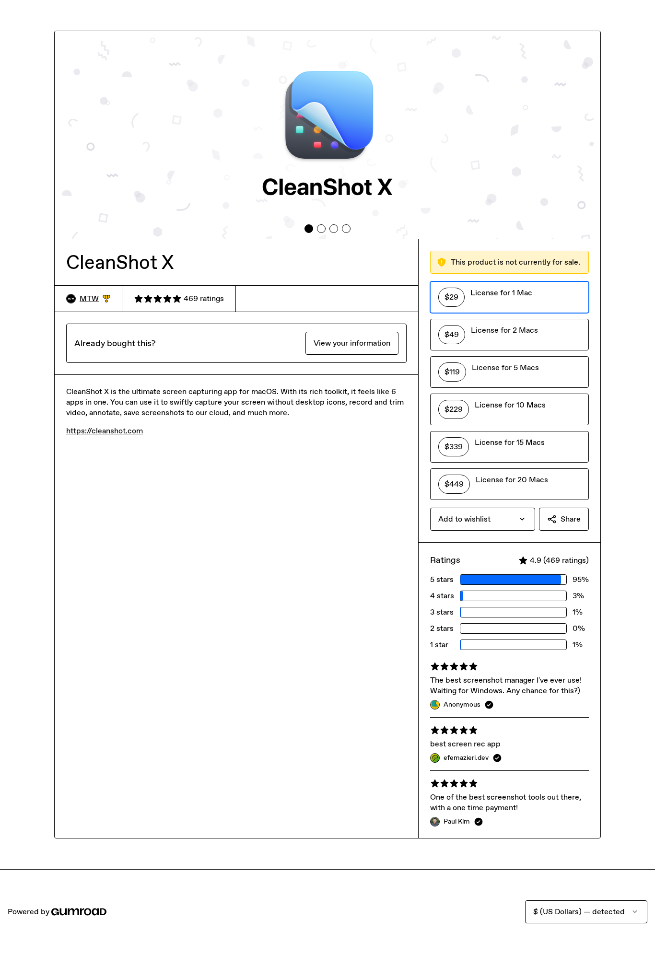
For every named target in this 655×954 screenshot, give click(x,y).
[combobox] (482, 519)
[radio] (509, 297)
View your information (352, 343)
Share (571, 519)
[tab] (308, 228)
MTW (95, 299)
